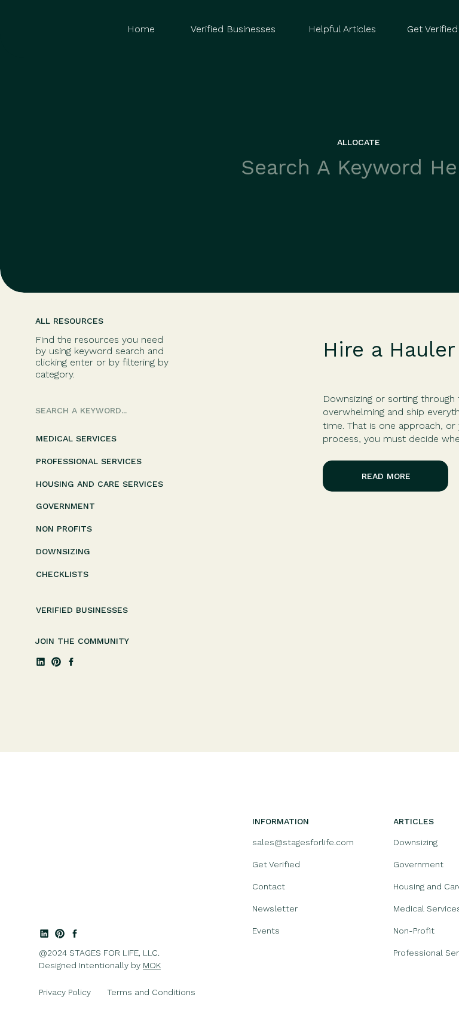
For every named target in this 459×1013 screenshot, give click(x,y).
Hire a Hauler (389, 349)
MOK (152, 965)
